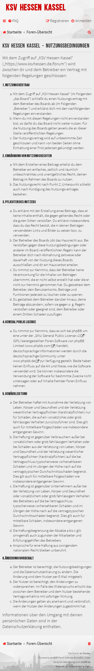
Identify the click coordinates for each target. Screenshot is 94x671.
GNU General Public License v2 (57, 335)
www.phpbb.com (38, 346)
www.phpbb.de (24, 361)
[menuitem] (13, 21)
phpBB (53, 657)
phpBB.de (85, 662)
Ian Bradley (85, 653)
